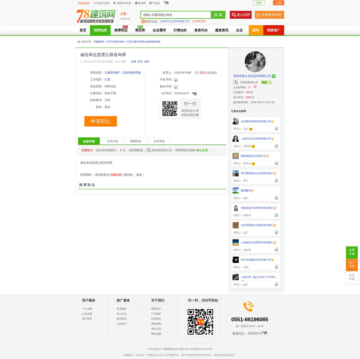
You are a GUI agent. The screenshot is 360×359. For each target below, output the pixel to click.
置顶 (140, 61)
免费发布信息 (123, 3)
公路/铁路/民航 (131, 72)
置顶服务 (122, 308)
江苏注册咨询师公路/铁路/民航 (143, 41)
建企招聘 (243, 14)
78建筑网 (84, 3)
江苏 (107, 79)
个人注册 (87, 308)
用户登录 (87, 318)
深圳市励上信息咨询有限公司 (252, 76)
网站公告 (156, 328)
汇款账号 (122, 323)
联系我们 (156, 318)
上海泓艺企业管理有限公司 (174, 21)
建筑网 (142, 3)
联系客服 (352, 277)
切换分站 (125, 18)
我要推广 (273, 30)
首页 (83, 30)
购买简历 (122, 318)
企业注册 (87, 313)
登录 (259, 2)
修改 (146, 61)
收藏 (133, 61)
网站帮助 (156, 323)
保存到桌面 (103, 3)
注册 (278, 2)
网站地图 (156, 333)
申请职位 (101, 121)
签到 (255, 30)
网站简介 (156, 308)
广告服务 (156, 313)
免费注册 (352, 252)
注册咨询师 (112, 72)
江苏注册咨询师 (115, 41)
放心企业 (122, 313)
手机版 (156, 3)
